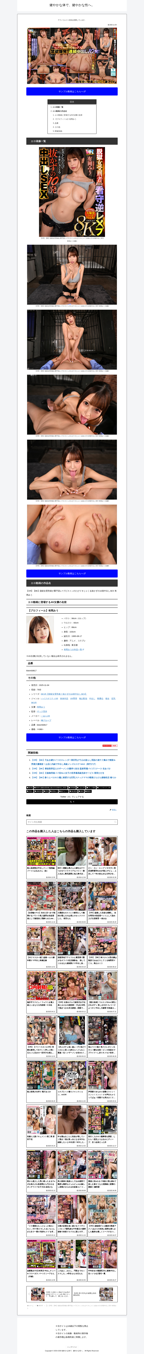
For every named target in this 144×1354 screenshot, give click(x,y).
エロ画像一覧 (58, 107)
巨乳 (113, 698)
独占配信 (83, 698)
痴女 (107, 698)
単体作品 (64, 698)
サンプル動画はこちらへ (71, 91)
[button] (115, 822)
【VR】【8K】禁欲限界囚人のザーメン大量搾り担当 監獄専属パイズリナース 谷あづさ (71, 768)
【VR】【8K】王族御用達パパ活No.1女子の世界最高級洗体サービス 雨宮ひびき (67, 773)
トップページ (72, 1347)
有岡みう (41, 707)
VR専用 (73, 698)
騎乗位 (100, 698)
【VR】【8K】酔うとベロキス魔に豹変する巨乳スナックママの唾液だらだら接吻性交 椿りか (73, 777)
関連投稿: (58, 131)
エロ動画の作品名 (60, 111)
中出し (92, 698)
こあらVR (45, 716)
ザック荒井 (42, 711)
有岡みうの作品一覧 (73, 649)
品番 (56, 123)
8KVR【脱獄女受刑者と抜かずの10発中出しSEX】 (64, 694)
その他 (57, 127)
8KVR (34, 702)
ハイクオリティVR (49, 698)
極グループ (46, 720)
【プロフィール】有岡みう (65, 119)
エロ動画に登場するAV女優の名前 (68, 115)
